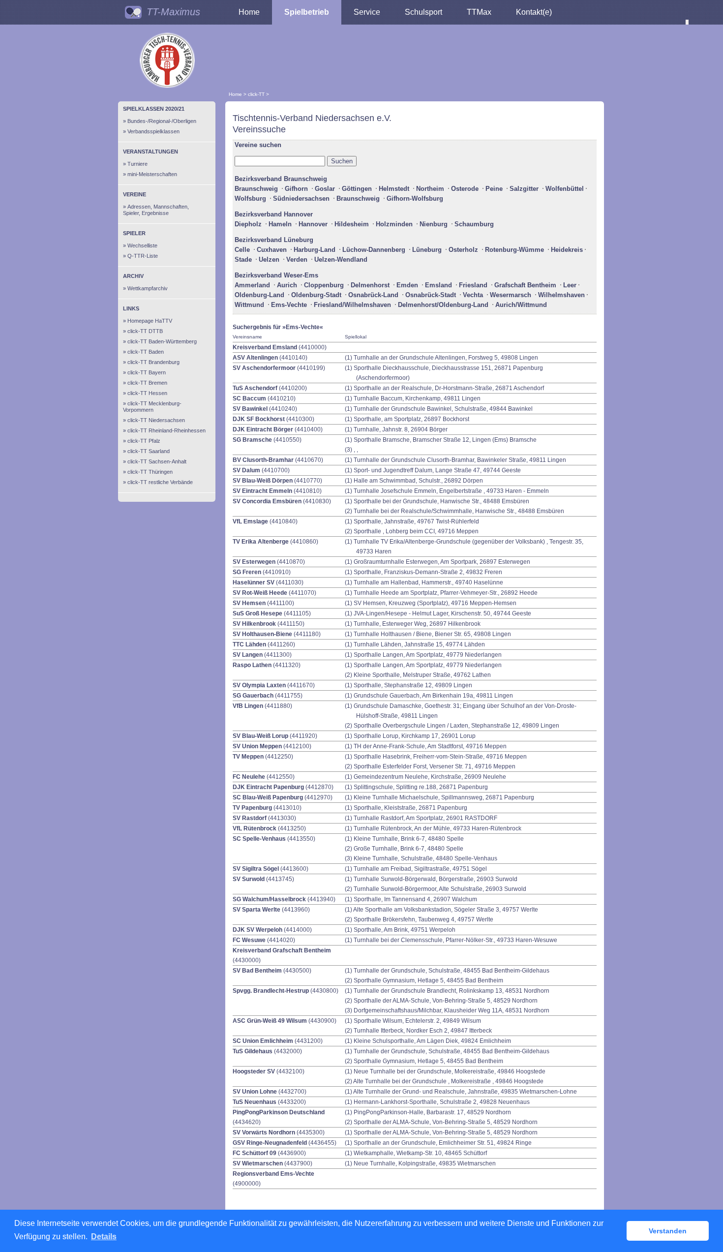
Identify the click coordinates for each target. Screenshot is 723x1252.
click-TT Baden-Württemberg (162, 341)
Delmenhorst (370, 285)
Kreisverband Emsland (265, 347)
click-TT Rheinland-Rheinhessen (166, 430)
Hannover (313, 224)
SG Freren (247, 572)
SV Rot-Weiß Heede (260, 592)
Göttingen (357, 188)
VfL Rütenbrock (254, 828)
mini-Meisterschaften (152, 174)
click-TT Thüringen (150, 472)
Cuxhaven (272, 249)
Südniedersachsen (301, 198)
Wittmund (249, 304)
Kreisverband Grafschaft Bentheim (282, 950)
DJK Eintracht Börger (263, 429)
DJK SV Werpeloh (257, 929)
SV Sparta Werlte (256, 909)
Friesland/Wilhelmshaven (352, 304)
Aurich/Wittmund (521, 304)
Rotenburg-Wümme (514, 249)
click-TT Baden (145, 352)
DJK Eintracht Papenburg (268, 787)
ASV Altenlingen (255, 357)
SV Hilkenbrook (254, 623)
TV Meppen (248, 756)
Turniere (137, 164)
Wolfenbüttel (564, 188)
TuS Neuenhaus (254, 1102)
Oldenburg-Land (259, 295)
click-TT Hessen (147, 393)
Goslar (325, 188)
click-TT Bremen (147, 383)
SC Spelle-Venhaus (259, 838)
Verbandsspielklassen (153, 131)
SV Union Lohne (255, 1091)
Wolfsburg (250, 198)
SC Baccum (249, 398)
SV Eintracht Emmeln (262, 491)
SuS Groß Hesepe (257, 613)
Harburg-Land (314, 249)
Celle (242, 249)
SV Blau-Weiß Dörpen (263, 480)
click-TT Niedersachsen (156, 420)
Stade (243, 259)
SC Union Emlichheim (263, 1041)
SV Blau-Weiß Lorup (260, 736)
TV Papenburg (252, 807)
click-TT (256, 94)
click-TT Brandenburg (153, 362)
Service (367, 12)
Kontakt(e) (534, 12)
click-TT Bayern (146, 372)
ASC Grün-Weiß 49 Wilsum (270, 1020)
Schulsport (423, 12)
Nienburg (434, 224)
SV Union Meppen (257, 746)
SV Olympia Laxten (259, 685)
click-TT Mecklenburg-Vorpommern (152, 406)
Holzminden (394, 224)
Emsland (438, 285)
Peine (494, 188)
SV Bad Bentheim (257, 970)
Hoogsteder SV (254, 1071)
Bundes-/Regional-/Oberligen (161, 121)
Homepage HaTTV (149, 321)
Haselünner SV (253, 582)
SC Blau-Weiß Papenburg (268, 797)
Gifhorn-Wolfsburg (415, 198)
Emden (407, 285)
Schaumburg (474, 224)
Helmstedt (394, 188)
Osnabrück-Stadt (430, 295)
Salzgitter (524, 188)
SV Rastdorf (250, 818)
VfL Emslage (250, 521)
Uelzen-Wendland (340, 259)
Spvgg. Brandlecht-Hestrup (271, 990)
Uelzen (269, 259)
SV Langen (248, 654)
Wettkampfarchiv (147, 288)
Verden (296, 259)
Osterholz (463, 249)
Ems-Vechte (289, 304)
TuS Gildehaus (252, 1051)
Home (249, 12)
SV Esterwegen (254, 561)
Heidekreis (567, 249)
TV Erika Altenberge (261, 541)
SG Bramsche (252, 439)
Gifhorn (296, 188)
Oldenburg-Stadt (316, 295)
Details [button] (104, 1236)
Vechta (473, 295)
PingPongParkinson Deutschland (279, 1112)
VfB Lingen (248, 705)
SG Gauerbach (253, 695)
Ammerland (252, 285)
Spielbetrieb (306, 12)
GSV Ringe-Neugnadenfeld (270, 1142)
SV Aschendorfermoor (264, 368)
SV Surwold (249, 879)
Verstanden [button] (668, 1231)
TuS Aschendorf (255, 388)
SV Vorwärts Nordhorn (264, 1132)
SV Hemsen (249, 603)
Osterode (465, 188)
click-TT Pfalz (143, 441)
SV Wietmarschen (258, 1163)
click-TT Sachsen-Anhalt (156, 461)
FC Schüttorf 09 (254, 1153)
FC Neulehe (249, 776)
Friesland (473, 285)
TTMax (479, 12)
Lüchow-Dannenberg (373, 249)
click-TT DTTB (145, 331)
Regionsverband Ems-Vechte (273, 1173)
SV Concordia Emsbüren (267, 501)
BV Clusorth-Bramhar (263, 460)
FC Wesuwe (249, 940)
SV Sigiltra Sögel (256, 868)
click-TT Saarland (148, 451)
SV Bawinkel (250, 408)
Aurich (287, 285)
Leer (569, 285)
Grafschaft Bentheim (525, 285)
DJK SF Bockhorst (259, 419)
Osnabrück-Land (373, 295)
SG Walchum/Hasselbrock (269, 899)
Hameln (280, 224)
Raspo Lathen (252, 665)
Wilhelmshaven (561, 295)
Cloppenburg (324, 285)
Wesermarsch (510, 295)
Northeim (430, 188)
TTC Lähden (249, 644)
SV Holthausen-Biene (262, 634)
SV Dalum (246, 470)
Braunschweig (256, 188)
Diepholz (248, 224)
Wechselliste (142, 245)
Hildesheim (351, 224)
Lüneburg (427, 249)
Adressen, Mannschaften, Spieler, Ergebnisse (156, 210)
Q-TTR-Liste (142, 256)
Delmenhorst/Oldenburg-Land (443, 304)
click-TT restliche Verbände (160, 482)
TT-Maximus (173, 11)
